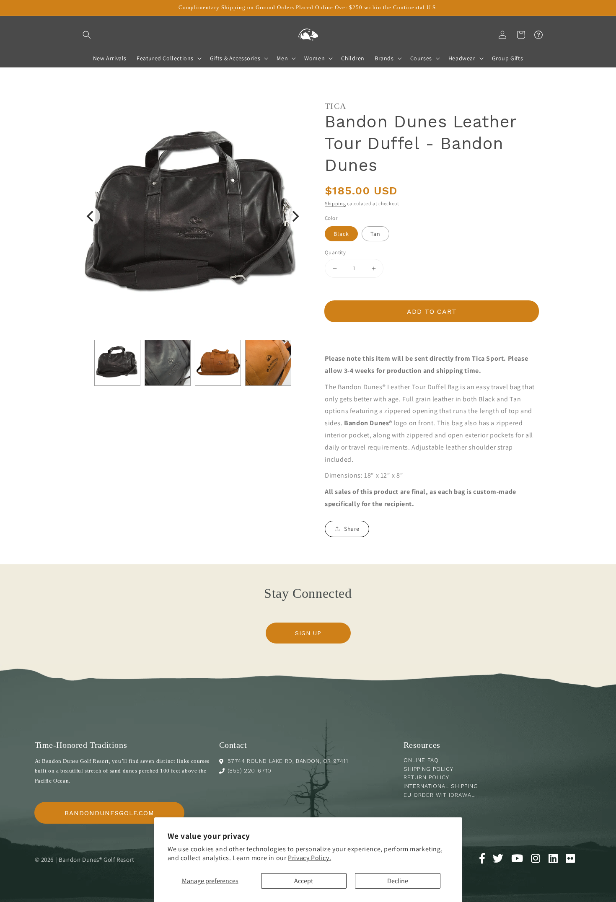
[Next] (294, 216)
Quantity (335, 252)
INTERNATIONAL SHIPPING (441, 786)
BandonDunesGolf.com (109, 813)
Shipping (335, 203)
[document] (193, 216)
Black (341, 234)
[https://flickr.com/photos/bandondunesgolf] (574, 859)
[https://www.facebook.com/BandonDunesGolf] (485, 859)
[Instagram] (539, 859)
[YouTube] (520, 859)
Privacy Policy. (309, 857)
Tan (375, 234)
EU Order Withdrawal (439, 795)
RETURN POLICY (426, 777)
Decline (397, 880)
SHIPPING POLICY (428, 769)
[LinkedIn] (556, 859)
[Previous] (91, 216)
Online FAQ (421, 760)
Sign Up (308, 633)
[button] (87, 35)
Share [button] (352, 528)
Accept (303, 880)
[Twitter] (501, 859)
